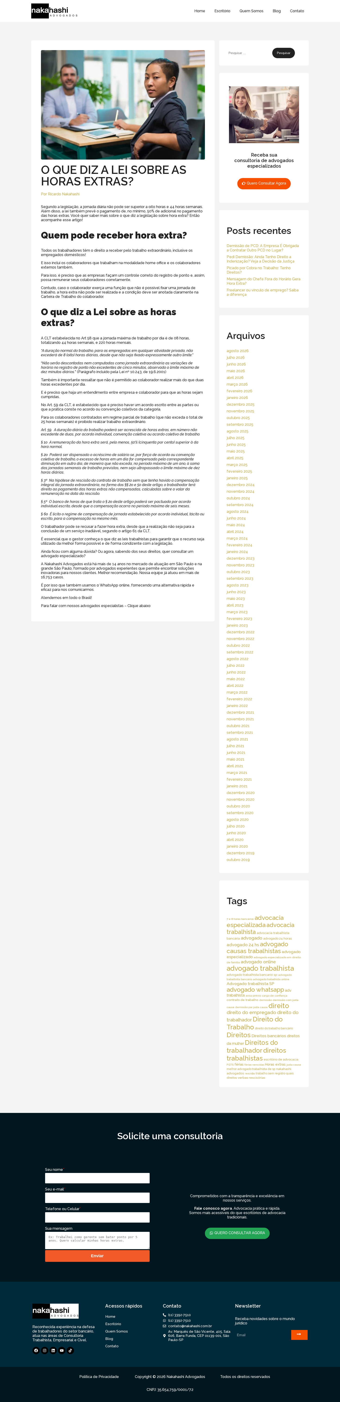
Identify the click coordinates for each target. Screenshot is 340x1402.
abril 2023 (235, 605)
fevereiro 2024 (239, 545)
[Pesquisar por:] (249, 53)
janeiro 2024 (237, 552)
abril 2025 (235, 458)
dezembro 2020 (241, 793)
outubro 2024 (238, 498)
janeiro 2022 (237, 706)
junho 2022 (236, 672)
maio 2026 (236, 371)
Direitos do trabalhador (252, 1046)
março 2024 (237, 538)
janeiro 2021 (237, 786)
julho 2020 (236, 826)
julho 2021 (235, 746)
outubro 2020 (238, 806)
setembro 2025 (240, 424)
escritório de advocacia (281, 1059)
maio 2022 (236, 679)
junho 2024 (236, 518)
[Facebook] (36, 1350)
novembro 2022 (240, 639)
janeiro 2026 (237, 398)
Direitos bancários (269, 1035)
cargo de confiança (274, 995)
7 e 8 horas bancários (240, 919)
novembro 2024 (240, 491)
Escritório (222, 11)
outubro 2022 (238, 645)
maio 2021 (235, 759)
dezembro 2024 (241, 485)
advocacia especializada (255, 921)
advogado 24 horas (277, 938)
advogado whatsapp (255, 989)
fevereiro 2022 (239, 699)
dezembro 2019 (240, 853)
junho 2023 (236, 592)
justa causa (294, 1064)
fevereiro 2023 (239, 618)
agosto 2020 (238, 819)
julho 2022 (235, 665)
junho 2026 (236, 364)
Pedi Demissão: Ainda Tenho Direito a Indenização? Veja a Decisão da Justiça (260, 259)
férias (239, 1064)
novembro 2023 (240, 565)
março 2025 (237, 464)
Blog (277, 11)
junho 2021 (236, 752)
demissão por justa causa (251, 1007)
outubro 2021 (238, 726)
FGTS (230, 1064)
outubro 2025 (238, 418)
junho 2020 (236, 833)
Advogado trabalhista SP (250, 983)
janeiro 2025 (237, 478)
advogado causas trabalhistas (257, 948)
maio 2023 (236, 598)
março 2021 (237, 772)
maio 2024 (236, 525)
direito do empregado (251, 1012)
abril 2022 (235, 685)
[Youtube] (61, 1350)
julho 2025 (235, 438)
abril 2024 (235, 531)
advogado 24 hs (243, 944)
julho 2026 (236, 357)
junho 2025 (236, 444)
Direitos (239, 1035)
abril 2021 (235, 766)
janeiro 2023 (237, 625)
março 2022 (237, 692)
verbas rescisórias (251, 1077)
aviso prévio (253, 995)
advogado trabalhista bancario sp (252, 974)
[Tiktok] (70, 1350)
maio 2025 (236, 451)
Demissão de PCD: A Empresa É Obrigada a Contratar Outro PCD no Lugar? (263, 248)
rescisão (250, 1073)
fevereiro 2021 (239, 779)
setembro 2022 (240, 652)
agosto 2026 (238, 351)
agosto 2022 (237, 659)
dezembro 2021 (240, 712)
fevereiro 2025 (239, 471)
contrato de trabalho (242, 1000)
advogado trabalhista (260, 968)
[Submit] (299, 1335)
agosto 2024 (238, 511)
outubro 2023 (238, 572)
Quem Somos (251, 11)
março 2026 (237, 384)
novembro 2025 (240, 411)
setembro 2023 (240, 578)
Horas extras (275, 1064)
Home (199, 11)
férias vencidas (254, 1064)
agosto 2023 (237, 585)
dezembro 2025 (240, 404)
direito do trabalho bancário (274, 1028)
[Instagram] (44, 1350)
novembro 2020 (240, 799)
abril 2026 (235, 377)
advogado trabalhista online (271, 979)
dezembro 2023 (240, 558)
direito (279, 1006)
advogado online (258, 961)
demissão (265, 1000)
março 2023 (237, 612)
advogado (251, 938)
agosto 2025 (237, 431)
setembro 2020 (240, 813)
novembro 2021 (240, 719)
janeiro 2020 (237, 846)
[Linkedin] (53, 1350)
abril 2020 (235, 839)
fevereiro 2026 (239, 391)
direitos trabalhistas (256, 1054)
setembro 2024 (240, 505)
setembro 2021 (240, 732)
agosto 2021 (237, 739)
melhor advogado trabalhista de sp (251, 1069)
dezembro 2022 (240, 632)
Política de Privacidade (99, 1377)
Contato (297, 11)
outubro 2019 (238, 860)
